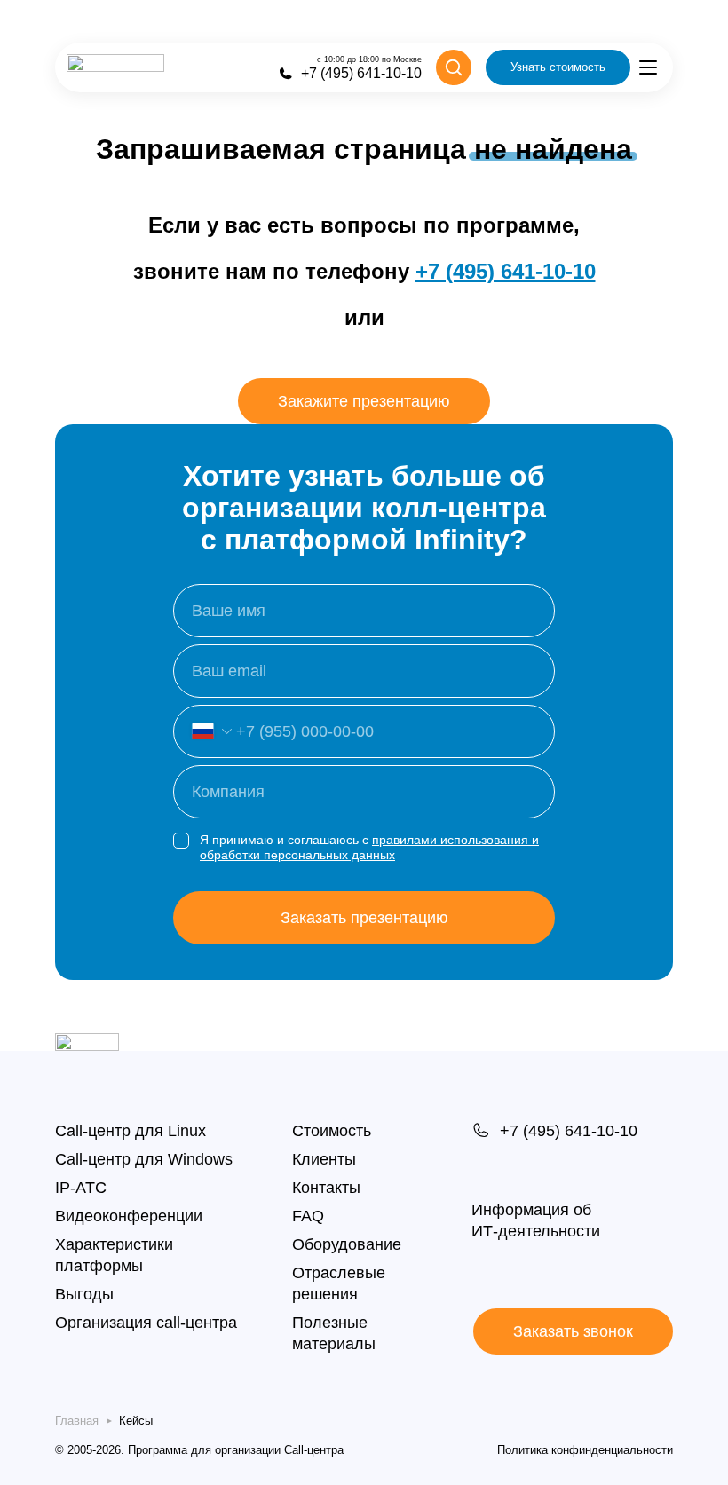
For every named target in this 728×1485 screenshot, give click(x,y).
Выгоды (84, 1294)
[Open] (202, 731)
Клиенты (324, 1159)
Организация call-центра (146, 1322)
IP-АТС (81, 1188)
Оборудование (346, 1244)
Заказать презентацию (364, 918)
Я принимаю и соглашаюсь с (369, 847)
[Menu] (648, 67)
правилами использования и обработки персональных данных (369, 847)
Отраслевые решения (338, 1283)
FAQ (308, 1216)
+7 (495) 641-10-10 (505, 271)
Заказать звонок (573, 1331)
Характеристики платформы (114, 1255)
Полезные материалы (334, 1333)
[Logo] (115, 67)
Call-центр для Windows (144, 1159)
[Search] (453, 67)
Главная (77, 1420)
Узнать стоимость (557, 67)
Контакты (326, 1188)
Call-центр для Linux (130, 1131)
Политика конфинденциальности (585, 1450)
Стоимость (331, 1131)
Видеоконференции (128, 1216)
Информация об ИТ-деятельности (535, 1219)
